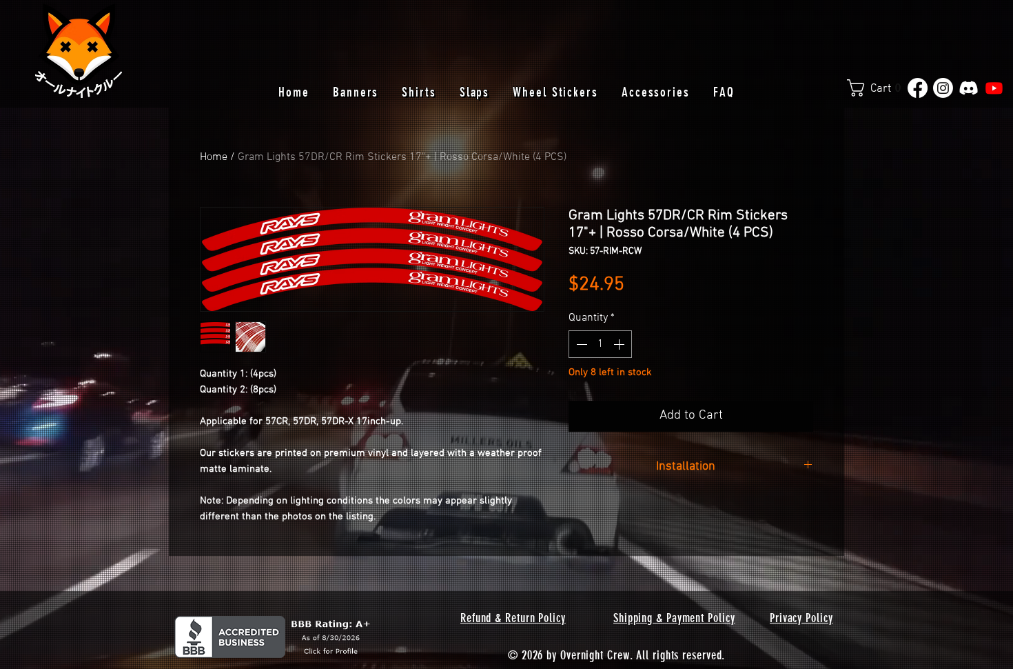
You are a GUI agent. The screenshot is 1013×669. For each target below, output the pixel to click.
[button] (879, 88)
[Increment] (620, 344)
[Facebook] (918, 88)
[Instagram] (943, 88)
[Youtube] (994, 88)
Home (213, 157)
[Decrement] (580, 344)
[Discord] (969, 88)
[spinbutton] (600, 344)
